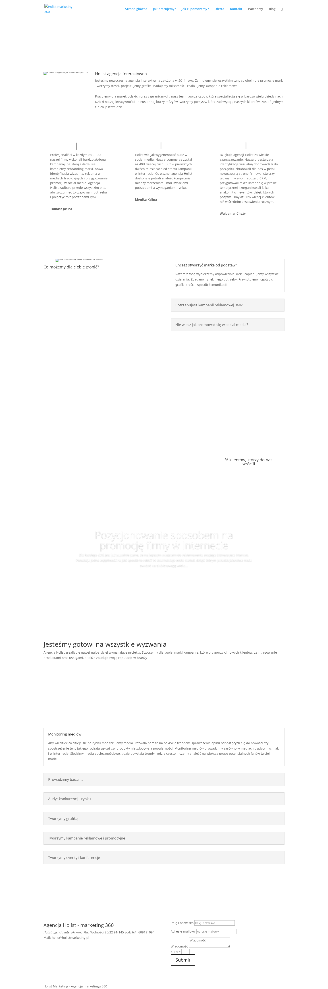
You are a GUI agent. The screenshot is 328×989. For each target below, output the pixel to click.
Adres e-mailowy (183, 931)
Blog (272, 9)
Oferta (219, 9)
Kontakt (236, 9)
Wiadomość (179, 946)
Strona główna (136, 9)
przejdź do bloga (164, 585)
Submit (183, 960)
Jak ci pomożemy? (195, 9)
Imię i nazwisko (182, 923)
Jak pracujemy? (164, 9)
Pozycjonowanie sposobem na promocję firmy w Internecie (164, 540)
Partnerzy (255, 9)
